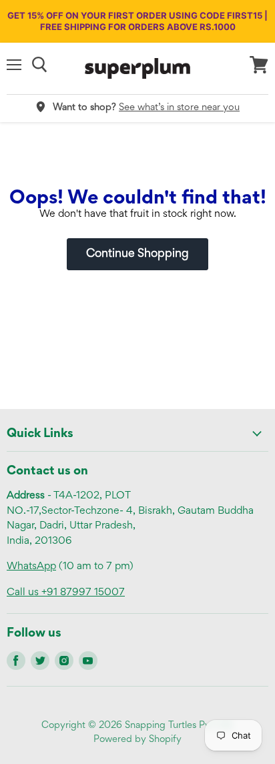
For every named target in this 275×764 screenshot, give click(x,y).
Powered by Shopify (137, 739)
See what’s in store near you (179, 107)
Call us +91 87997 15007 (66, 592)
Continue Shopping (137, 254)
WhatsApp (31, 566)
